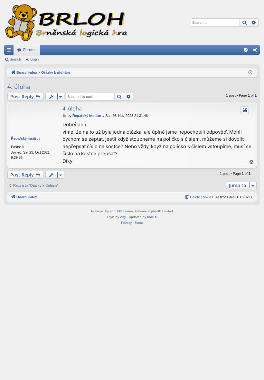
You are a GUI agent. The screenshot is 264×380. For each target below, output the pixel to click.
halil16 (152, 217)
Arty (123, 217)
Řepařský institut (25, 138)
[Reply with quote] (244, 110)
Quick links (10, 51)
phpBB (115, 211)
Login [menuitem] (256, 51)
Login (34, 59)
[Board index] (65, 22)
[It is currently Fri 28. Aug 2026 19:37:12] (250, 72)
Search (15, 59)
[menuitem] (245, 50)
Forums (29, 50)
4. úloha (19, 86)
